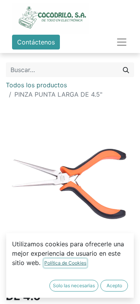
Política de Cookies (65, 263)
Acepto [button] (114, 285)
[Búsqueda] (126, 69)
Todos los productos (36, 85)
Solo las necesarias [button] (74, 285)
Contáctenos (36, 42)
